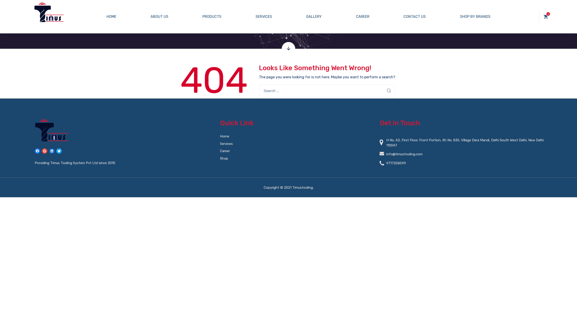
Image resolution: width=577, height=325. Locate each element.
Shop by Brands (475, 16)
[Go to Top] (567, 314)
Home (111, 16)
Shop (224, 158)
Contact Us (414, 16)
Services (264, 16)
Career (362, 16)
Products (211, 16)
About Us (159, 16)
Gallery (314, 16)
